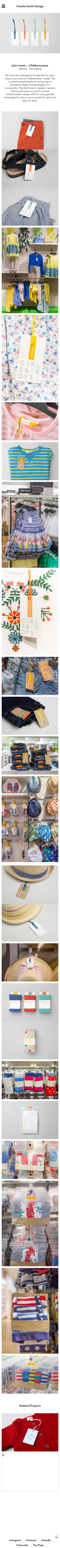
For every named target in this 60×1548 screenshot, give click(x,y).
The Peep (38, 1545)
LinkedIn (46, 1540)
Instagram (15, 1540)
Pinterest (31, 1540)
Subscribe (22, 1545)
